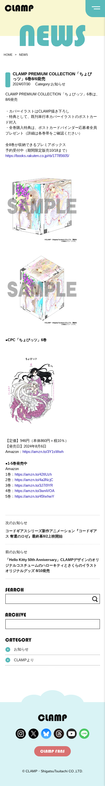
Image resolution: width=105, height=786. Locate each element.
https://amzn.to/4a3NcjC (34, 480)
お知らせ (21, 649)
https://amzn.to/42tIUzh (33, 474)
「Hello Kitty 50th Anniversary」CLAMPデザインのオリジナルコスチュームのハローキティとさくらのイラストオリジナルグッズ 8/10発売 (52, 565)
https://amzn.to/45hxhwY (34, 496)
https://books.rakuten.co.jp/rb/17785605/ (37, 156)
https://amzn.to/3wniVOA (34, 491)
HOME (8, 54)
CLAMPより (24, 660)
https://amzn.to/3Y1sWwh (42, 451)
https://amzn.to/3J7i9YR (34, 485)
